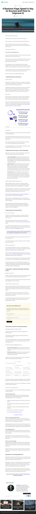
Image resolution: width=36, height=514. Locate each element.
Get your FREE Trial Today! (18, 414)
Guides (15, 5)
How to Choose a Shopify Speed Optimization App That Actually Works (18, 507)
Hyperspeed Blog (5, 2)
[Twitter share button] (27, 496)
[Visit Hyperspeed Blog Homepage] (2, 2)
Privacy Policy (14, 512)
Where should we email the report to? (13, 317)
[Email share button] (30, 496)
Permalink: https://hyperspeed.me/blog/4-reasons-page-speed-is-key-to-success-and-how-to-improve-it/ (13, 496)
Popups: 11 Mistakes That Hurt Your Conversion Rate (6, 507)
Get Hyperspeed (31, 2)
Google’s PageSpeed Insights (13, 335)
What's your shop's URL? (10, 313)
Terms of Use (17, 512)
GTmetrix (16, 379)
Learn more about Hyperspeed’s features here (14, 411)
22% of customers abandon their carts (18, 252)
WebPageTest (21, 379)
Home (23, 2)
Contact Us (26, 2)
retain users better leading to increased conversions (16, 143)
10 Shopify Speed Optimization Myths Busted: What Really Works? (30, 507)
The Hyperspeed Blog (6, 512)
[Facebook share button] (28, 496)
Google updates (20, 195)
